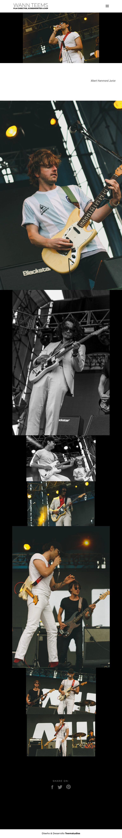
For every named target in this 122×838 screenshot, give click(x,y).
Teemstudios (72, 833)
